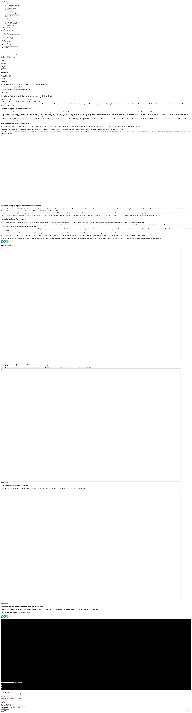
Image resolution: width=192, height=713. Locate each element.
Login (2, 711)
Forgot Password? (6, 704)
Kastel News (7, 16)
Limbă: (6, 21)
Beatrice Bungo (9, 100)
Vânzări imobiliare (12, 12)
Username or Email (7, 707)
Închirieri (6, 43)
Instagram (4, 65)
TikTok (3, 69)
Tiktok (2, 662)
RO (2, 29)
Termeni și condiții (6, 75)
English (14, 23)
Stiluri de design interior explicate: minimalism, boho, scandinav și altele (22, 606)
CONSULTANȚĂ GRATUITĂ (11, 25)
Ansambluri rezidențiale (14, 15)
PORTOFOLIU (8, 11)
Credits (3, 78)
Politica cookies (5, 76)
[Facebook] (2, 241)
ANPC (2, 670)
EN (4, 29)
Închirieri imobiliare (12, 14)
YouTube (3, 68)
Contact (6, 18)
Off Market (7, 640)
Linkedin (3, 66)
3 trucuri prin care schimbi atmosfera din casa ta (15, 485)
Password (3, 694)
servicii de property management (41, 233)
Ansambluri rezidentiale (11, 46)
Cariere (6, 47)
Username (4, 692)
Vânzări (6, 40)
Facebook (4, 63)
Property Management (13, 5)
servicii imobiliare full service (82, 209)
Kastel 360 (10, 9)
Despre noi (7, 41)
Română (15, 22)
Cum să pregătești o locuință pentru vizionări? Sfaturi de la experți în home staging (25, 365)
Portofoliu (7, 630)
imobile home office (100, 112)
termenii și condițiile (19, 89)
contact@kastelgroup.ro (8, 57)
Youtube (3, 660)
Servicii (6, 33)
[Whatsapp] (7, 241)
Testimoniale (7, 641)
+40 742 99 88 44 (6, 56)
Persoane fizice (11, 8)
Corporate (10, 7)
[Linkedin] (4, 241)
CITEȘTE (89, 368)
